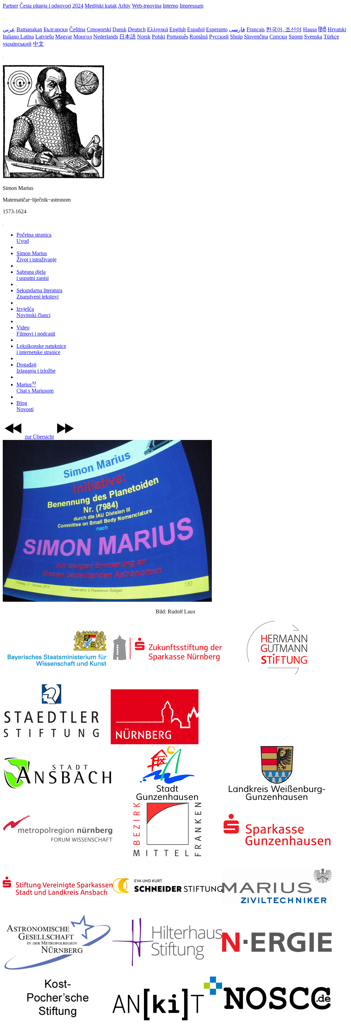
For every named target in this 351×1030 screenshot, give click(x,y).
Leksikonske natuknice (41, 349)
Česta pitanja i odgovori (45, 6)
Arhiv (124, 6)
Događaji (36, 368)
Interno (170, 6)
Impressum (191, 6)
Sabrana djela (32, 275)
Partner (10, 6)
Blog (25, 406)
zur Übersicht (39, 437)
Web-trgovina (146, 6)
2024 (77, 6)
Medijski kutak (101, 6)
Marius (34, 388)
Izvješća (33, 312)
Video (35, 331)
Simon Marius (36, 256)
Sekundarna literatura (39, 293)
